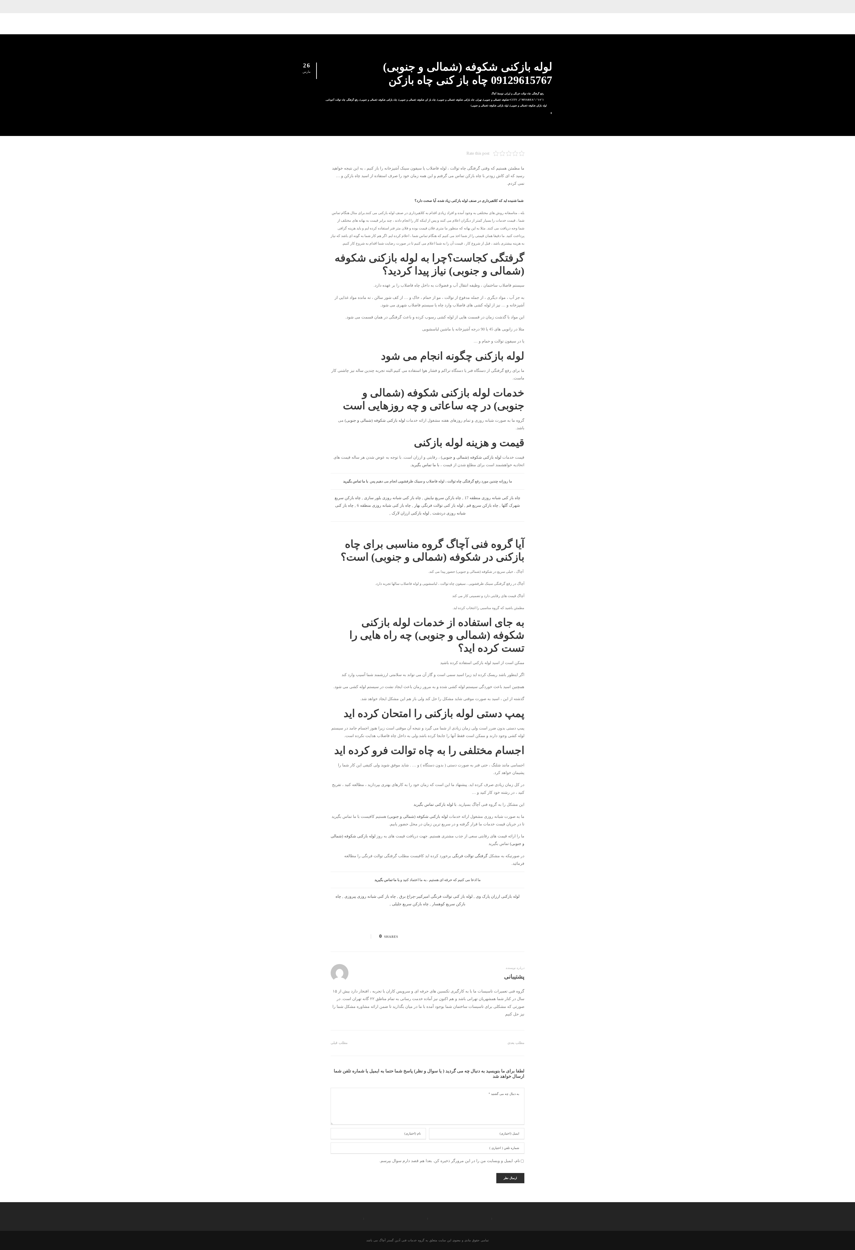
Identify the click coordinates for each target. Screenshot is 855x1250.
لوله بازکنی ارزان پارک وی (497, 896)
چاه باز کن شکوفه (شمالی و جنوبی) (417, 99)
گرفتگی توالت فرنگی (470, 856)
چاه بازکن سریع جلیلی (410, 904)
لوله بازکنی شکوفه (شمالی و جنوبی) (489, 105)
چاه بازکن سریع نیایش (442, 498)
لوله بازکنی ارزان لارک (410, 513)
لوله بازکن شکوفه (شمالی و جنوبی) (528, 105)
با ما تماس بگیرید (425, 465)
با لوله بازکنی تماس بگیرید (435, 804)
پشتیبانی (514, 976)
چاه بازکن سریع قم (482, 505)
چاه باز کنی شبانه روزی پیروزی (370, 896)
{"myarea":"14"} (531, 99)
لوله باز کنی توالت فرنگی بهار (438, 505)
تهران (479, 99)
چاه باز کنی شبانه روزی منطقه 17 (492, 498)
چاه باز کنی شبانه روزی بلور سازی (392, 498)
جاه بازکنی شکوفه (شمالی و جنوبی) (455, 99)
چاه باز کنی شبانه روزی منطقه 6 (384, 505)
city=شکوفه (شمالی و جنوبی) (500, 99)
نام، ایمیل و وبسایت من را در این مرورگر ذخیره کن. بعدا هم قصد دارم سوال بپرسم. (449, 1161)
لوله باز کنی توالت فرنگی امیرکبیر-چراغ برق (435, 896)
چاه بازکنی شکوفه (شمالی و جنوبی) (378, 99)
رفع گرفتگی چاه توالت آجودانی (342, 99)
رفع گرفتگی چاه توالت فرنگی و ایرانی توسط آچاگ (517, 93)
